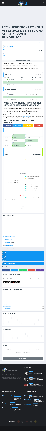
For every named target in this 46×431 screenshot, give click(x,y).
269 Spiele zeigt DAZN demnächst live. (36, 397)
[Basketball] (18, 421)
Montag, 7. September (7, 308)
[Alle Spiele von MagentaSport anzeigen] (28, 404)
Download (38, 427)
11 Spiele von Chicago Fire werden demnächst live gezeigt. (15, 405)
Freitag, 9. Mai (7, 242)
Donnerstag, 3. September (7, 300)
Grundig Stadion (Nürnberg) (10, 236)
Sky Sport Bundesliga (26, 116)
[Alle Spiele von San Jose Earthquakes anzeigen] (7, 395)
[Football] (26, 421)
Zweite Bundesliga (8, 239)
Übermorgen (5, 298)
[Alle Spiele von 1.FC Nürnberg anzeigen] (4, 47)
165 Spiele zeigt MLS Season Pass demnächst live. (39, 401)
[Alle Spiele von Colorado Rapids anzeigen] (6, 408)
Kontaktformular (23, 358)
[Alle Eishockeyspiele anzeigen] (26, 379)
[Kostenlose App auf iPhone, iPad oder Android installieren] (26, 4)
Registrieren (33, 427)
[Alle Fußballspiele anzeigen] (26, 373)
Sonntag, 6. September (7, 306)
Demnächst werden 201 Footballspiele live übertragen (36, 385)
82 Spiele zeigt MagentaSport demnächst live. (38, 406)
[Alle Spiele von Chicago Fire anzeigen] (6, 403)
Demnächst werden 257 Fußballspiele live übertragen (35, 373)
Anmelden (27, 427)
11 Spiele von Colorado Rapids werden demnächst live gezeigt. (17, 410)
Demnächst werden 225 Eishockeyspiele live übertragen (36, 379)
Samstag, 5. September (7, 304)
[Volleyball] (35, 421)
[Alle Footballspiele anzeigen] (26, 385)
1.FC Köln (9, 54)
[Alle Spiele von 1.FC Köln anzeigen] (4, 54)
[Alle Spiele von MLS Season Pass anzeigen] (28, 399)
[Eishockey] (22, 421)
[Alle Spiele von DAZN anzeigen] (26, 395)
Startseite (22, 427)
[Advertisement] (23, 15)
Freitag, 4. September (7, 302)
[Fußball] (31, 421)
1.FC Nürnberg (10, 46)
